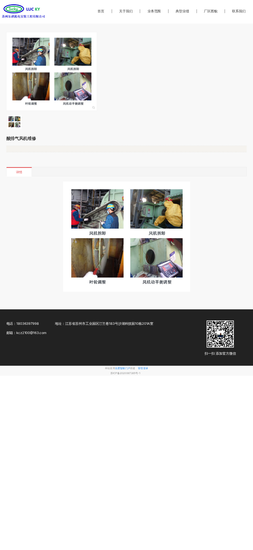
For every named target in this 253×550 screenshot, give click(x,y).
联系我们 (239, 11)
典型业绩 (182, 11)
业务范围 (154, 11)
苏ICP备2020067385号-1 (125, 373)
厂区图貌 (211, 11)
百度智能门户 (122, 368)
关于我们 (126, 11)
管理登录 (143, 368)
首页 (100, 11)
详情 (19, 172)
